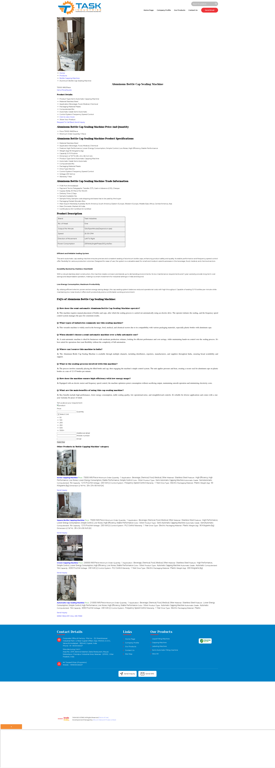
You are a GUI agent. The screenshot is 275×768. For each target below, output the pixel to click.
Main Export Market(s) (69, 204)
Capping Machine (159, 642)
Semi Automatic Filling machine (165, 650)
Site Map (128, 654)
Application (64, 146)
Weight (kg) (64, 151)
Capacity (63, 153)
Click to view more (67, 117)
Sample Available (67, 196)
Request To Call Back (65, 122)
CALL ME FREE (76, 616)
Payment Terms (66, 188)
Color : (138, 480)
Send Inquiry (80, 122)
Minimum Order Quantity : (110, 478)
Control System (66, 171)
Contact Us (192, 10)
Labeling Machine (159, 646)
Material (63, 143)
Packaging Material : (188, 483)
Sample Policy (65, 199)
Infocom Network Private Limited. (104, 720)
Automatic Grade (66, 161)
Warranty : (153, 483)
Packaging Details (67, 201)
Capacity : (83, 483)
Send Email (209, 10)
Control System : (128, 483)
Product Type (65, 159)
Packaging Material (67, 166)
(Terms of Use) (103, 717)
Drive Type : (168, 483)
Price (62, 131)
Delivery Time (65, 193)
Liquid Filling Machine (161, 639)
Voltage (63, 174)
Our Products (179, 10)
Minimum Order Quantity (70, 134)
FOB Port (63, 186)
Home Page (149, 10)
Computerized (65, 164)
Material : (177, 478)
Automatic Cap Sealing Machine (70, 603)
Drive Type (64, 169)
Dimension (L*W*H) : (86, 486)
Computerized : (65, 483)
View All (155, 654)
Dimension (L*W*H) (68, 156)
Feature (63, 148)
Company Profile (164, 10)
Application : (144, 478)
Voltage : (101, 483)
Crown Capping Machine (67, 563)
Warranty (63, 177)
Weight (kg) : (201, 526)
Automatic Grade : (198, 480)
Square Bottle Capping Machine (70, 520)
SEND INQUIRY (63, 616)
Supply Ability (65, 191)
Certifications (65, 209)
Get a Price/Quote (64, 90)
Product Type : (163, 480)
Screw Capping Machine (67, 478)
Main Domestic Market (69, 206)
